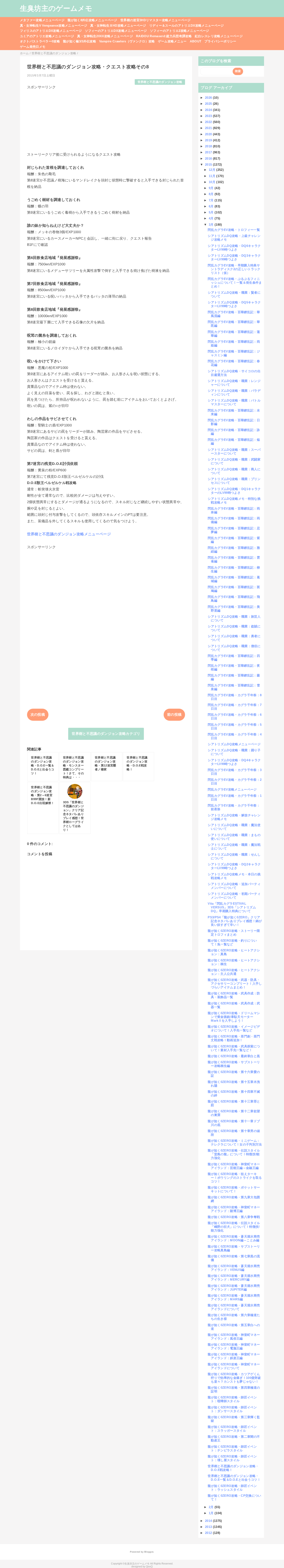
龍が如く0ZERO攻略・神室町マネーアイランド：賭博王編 (234, 1209)
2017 (209, 152)
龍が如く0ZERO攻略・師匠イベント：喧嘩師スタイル (232, 1399)
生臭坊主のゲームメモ (56, 8)
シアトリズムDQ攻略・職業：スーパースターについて (234, 451)
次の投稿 (38, 715)
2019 (209, 140)
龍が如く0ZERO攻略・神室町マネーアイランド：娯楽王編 (234, 1356)
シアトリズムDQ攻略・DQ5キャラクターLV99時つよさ (234, 304)
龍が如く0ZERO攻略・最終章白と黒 (234, 1056)
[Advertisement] (106, 119)
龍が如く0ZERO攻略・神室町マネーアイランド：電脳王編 (234, 1346)
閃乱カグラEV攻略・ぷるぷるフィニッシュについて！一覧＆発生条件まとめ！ (235, 282)
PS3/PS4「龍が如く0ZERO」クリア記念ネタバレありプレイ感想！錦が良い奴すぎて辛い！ (235, 920)
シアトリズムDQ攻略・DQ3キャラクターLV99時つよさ (234, 257)
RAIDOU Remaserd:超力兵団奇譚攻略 (164, 36)
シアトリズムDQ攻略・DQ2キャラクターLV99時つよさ (234, 866)
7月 (212, 200)
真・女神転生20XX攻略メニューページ (105, 36)
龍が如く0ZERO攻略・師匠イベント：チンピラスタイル (232, 1448)
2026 (209, 97)
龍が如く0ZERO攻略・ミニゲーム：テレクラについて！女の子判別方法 (235, 1142)
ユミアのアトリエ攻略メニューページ (47, 36)
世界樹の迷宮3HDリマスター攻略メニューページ (155, 20)
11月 (212, 176)
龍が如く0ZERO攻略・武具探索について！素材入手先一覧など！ (234, 1048)
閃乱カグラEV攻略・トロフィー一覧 (234, 230)
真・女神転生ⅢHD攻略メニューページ (118, 25)
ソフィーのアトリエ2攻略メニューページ (179, 30)
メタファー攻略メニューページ (42, 20)
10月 (212, 182)
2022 (209, 122)
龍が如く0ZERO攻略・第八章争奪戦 (234, 1217)
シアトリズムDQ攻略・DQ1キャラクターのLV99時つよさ (234, 490)
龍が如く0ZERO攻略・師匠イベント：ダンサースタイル (232, 1409)
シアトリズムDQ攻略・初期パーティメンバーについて (234, 895)
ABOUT (195, 41)
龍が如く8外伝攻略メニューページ (92, 20)
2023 (209, 116)
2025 (209, 103)
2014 (209, 1520)
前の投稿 (174, 715)
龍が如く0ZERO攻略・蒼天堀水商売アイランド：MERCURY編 (234, 1277)
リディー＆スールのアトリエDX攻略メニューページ (186, 25)
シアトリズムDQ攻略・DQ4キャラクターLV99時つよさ (234, 762)
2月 (212, 1507)
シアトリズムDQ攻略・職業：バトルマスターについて (234, 402)
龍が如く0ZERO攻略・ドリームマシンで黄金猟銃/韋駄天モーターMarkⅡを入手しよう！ (234, 1016)
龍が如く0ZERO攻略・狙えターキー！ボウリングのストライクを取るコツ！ (235, 1177)
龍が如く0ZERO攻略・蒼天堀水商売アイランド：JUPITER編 (234, 1287)
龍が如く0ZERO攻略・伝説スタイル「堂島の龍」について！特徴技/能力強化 (234, 1154)
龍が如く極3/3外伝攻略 (79, 41)
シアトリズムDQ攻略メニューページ (234, 744)
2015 (209, 164)
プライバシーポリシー (220, 41)
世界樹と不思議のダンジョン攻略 (160, 82)
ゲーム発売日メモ (33, 46)
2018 (209, 146)
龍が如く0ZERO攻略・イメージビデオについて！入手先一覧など (234, 1028)
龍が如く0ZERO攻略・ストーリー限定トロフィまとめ (234, 932)
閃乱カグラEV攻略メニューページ (232, 789)
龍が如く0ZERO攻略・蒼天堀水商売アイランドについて (234, 1307)
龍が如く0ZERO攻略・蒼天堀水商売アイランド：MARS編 (234, 1297)
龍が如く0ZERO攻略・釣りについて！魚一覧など (232, 942)
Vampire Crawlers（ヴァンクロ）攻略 (127, 41)
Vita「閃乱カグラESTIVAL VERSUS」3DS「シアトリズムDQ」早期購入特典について (232, 907)
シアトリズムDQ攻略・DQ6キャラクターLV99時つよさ (234, 247)
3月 (212, 224)
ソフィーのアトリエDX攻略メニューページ (116, 30)
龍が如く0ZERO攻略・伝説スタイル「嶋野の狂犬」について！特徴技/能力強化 (234, 1226)
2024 (209, 110)
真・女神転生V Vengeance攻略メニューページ (53, 25)
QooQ (149, 1566)
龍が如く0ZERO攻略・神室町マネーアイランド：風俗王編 (234, 1336)
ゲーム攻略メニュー (172, 41)
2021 (209, 128)
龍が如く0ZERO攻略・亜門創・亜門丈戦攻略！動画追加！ (234, 1038)
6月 (212, 206)
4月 (212, 218)
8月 (212, 194)
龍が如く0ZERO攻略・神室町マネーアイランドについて (234, 1366)
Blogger (148, 1552)
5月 (212, 212)
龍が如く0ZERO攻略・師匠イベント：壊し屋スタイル (232, 1458)
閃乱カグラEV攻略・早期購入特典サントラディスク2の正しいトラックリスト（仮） (234, 269)
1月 (212, 1513)
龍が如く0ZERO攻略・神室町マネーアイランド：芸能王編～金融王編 (234, 1166)
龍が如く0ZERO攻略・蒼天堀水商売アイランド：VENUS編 (234, 1267)
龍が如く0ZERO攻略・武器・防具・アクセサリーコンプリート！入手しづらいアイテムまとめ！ (235, 983)
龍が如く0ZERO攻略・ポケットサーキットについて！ (234, 1189)
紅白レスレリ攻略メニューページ (219, 36)
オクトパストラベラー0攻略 (40, 41)
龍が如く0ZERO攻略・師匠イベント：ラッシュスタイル (232, 1487)
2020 (209, 134)
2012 (209, 1533)
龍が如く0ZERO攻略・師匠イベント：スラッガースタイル (232, 1428)
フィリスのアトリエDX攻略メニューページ (51, 30)
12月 (212, 169)
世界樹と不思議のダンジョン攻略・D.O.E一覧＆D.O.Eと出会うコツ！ (234, 1477)
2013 (209, 1527)
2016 (209, 158)
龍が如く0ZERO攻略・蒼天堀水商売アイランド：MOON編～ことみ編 (234, 1238)
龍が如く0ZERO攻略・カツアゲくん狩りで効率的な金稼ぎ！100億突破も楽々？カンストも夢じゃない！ (234, 1377)
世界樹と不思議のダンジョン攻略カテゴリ (106, 734)
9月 (212, 188)
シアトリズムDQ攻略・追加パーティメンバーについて (234, 885)
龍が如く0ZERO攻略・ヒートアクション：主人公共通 (234, 972)
